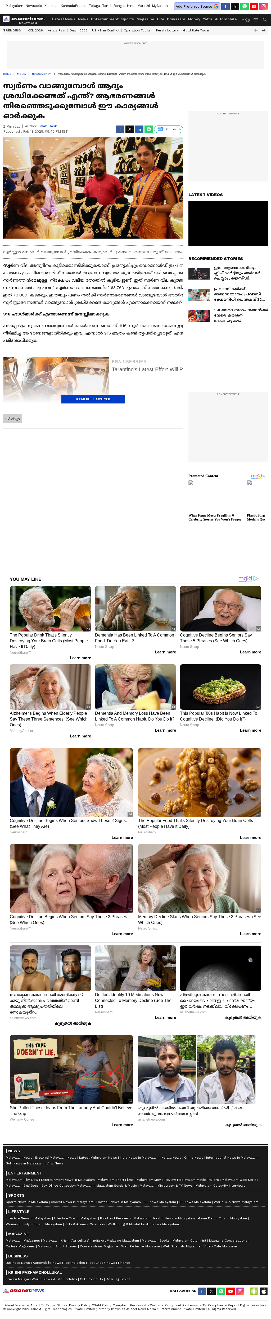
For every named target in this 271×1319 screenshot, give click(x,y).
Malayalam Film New (22, 1180)
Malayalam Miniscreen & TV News (166, 1185)
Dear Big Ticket (118, 1279)
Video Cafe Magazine (220, 1246)
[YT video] (254, 6)
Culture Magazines (20, 1246)
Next (264, 30)
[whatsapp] (244, 6)
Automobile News (47, 1263)
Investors (258, 1305)
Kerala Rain (56, 30)
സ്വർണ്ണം (12, 418)
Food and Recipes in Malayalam (125, 1218)
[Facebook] (225, 6)
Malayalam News (19, 1157)
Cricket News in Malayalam (72, 1202)
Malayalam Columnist (189, 1240)
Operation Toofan (138, 30)
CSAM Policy (101, 1305)
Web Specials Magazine (182, 1246)
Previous (256, 30)
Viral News (55, 1163)
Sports (127, 19)
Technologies (74, 1263)
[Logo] (25, 20)
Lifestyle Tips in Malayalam (75, 1218)
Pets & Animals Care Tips (85, 1224)
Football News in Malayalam (118, 1202)
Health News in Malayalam (174, 1218)
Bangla (119, 6)
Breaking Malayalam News (55, 1157)
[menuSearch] (265, 20)
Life (160, 19)
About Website (17, 1305)
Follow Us (174, 129)
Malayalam (14, 6)
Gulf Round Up (91, 1279)
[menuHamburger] (256, 20)
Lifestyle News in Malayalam (28, 1218)
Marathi (143, 6)
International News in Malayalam (232, 1157)
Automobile (226, 19)
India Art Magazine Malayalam (115, 1240)
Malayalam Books (156, 1240)
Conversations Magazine (99, 1246)
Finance (124, 1263)
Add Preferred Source (194, 6)
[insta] (263, 6)
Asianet (23, 1290)
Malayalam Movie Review (156, 1180)
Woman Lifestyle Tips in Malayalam (34, 1224)
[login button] (249, 19)
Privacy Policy (79, 1305)
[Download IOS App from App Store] (263, 1291)
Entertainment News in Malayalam (68, 1180)
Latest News (63, 19)
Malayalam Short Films (116, 1180)
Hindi (131, 6)
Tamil (106, 6)
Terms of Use (56, 1305)
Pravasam (176, 19)
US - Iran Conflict (105, 30)
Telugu (94, 6)
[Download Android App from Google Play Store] (254, 1291)
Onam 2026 (79, 30)
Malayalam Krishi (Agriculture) (66, 1240)
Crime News (193, 1157)
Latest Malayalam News (98, 1157)
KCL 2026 (35, 30)
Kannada (51, 6)
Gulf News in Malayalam (25, 1163)
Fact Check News (101, 1263)
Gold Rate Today (196, 30)
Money (194, 19)
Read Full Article (93, 399)
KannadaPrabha (74, 6)
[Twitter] (235, 6)
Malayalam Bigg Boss (22, 1185)
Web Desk (48, 126)
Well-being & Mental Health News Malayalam (143, 1224)
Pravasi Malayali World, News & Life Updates (41, 1279)
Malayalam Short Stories (57, 1246)
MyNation (160, 6)
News (83, 19)
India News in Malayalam (139, 1157)
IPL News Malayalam (195, 1202)
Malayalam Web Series (240, 1180)
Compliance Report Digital (229, 1305)
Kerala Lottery (167, 30)
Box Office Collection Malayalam (67, 1185)
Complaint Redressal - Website (138, 1305)
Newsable (33, 6)
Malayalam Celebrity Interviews (220, 1185)
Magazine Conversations (228, 1240)
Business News (18, 1263)
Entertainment (105, 19)
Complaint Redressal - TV (185, 1305)
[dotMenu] (244, 20)
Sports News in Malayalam (27, 1202)
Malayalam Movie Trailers (199, 1180)
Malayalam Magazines (23, 1240)
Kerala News (171, 1157)
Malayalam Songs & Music (116, 1185)
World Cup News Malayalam (236, 1202)
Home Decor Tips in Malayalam (222, 1218)
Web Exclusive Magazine (140, 1246)
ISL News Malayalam (160, 1202)
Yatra (207, 19)
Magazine (145, 19)
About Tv (37, 1305)
